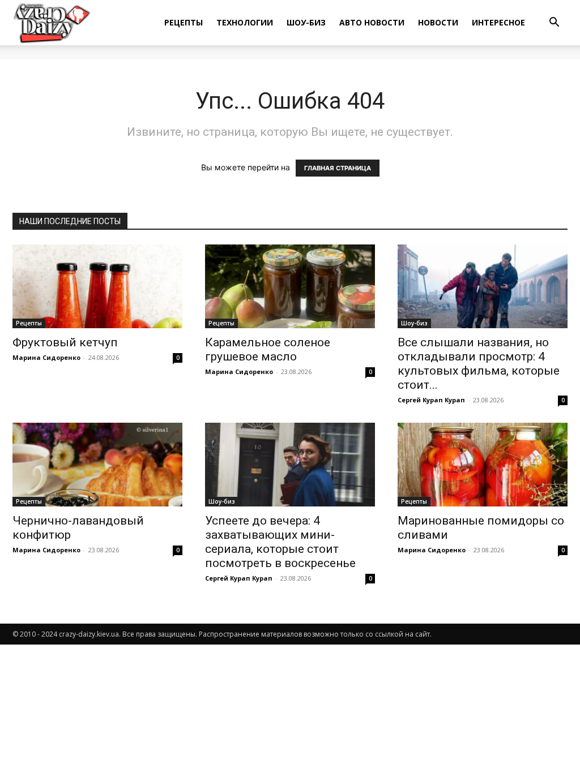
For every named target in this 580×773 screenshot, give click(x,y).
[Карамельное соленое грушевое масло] (290, 286)
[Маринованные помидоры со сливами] (483, 464)
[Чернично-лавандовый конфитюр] (97, 464)
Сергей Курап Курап (431, 400)
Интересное (498, 22)
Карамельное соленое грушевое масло (267, 349)
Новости (438, 22)
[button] (554, 23)
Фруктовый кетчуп (65, 342)
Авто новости (371, 22)
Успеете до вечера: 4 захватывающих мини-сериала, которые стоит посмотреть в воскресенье (280, 542)
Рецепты (183, 22)
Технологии (244, 22)
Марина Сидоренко (46, 357)
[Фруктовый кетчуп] (97, 286)
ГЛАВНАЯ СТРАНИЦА (337, 168)
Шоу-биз (306, 22)
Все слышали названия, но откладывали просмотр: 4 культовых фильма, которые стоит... (479, 364)
